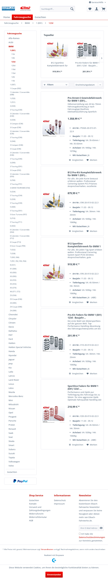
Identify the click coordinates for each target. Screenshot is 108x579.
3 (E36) (12, 120)
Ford (11, 339)
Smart (11, 445)
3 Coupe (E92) (15, 170)
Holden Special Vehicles (20, 347)
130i (13, 58)
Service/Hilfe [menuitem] (97, 2)
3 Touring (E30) (16, 110)
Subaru (12, 449)
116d (13, 73)
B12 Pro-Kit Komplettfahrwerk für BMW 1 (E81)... (85, 174)
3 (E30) (12, 106)
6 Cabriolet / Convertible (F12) (20, 237)
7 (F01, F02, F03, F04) (18, 261)
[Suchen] (72, 9)
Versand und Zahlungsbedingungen (39, 509)
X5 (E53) (13, 284)
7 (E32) (12, 250)
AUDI (11, 42)
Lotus (11, 388)
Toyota (12, 457)
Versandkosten (47, 549)
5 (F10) (12, 218)
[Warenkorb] (103, 9)
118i (13, 81)
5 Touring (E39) (16, 203)
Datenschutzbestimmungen (92, 537)
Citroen (12, 322)
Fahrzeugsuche (14, 33)
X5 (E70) (13, 288)
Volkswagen (14, 461)
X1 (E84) (13, 269)
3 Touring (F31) (16, 184)
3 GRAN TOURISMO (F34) (20, 188)
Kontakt (32, 503)
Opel (11, 412)
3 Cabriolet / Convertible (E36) (20, 132)
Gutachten (12, 472)
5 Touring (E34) (16, 195)
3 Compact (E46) (16, 145)
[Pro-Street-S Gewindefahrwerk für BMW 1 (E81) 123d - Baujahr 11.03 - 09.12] (53, 128)
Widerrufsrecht (36, 513)
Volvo (11, 465)
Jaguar (12, 359)
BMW (11, 46)
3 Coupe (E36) (15, 127)
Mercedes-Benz (16, 396)
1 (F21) (12, 102)
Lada (11, 371)
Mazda (12, 392)
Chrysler (12, 318)
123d (13, 62)
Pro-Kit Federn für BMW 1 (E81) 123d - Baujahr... (87, 64)
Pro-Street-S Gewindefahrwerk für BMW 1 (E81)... (85, 99)
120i (13, 77)
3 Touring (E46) (16, 159)
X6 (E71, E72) (15, 291)
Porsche (12, 420)
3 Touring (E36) (16, 137)
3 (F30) (12, 180)
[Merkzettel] (90, 9)
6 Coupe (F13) (15, 242)
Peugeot (12, 416)
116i (13, 54)
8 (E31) (12, 265)
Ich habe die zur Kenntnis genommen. (92, 537)
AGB (31, 520)
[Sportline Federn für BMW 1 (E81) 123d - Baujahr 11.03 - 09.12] (53, 414)
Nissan (12, 408)
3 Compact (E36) (16, 123)
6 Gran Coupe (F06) (17, 246)
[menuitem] (57, 9)
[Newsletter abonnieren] (101, 528)
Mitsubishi (14, 404)
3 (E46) (12, 141)
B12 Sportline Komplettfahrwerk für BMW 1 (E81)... (57, 64)
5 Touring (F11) (16, 222)
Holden (12, 343)
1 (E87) (12, 84)
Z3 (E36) (13, 295)
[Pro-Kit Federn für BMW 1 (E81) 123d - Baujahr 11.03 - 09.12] (87, 50)
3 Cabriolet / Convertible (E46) (20, 153)
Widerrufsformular (38, 517)
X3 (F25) (13, 280)
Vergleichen (77, 160)
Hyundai (12, 355)
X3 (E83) (13, 272)
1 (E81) (12, 50)
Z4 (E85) (13, 303)
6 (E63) (12, 226)
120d (13, 65)
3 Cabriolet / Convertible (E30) (20, 114)
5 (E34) (12, 191)
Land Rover (14, 380)
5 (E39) (12, 199)
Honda (12, 351)
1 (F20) (12, 98)
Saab (11, 433)
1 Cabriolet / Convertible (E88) (20, 93)
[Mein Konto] (96, 9)
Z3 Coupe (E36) (16, 299)
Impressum (59, 503)
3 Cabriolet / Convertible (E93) (20, 175)
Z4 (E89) (13, 310)
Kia (10, 367)
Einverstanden (54, 574)
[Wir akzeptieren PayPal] (20, 481)
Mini (11, 400)
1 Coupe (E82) (15, 88)
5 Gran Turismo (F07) (18, 214)
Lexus (11, 384)
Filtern (50, 84)
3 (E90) (12, 162)
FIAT (11, 335)
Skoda (11, 441)
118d (13, 69)
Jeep (11, 363)
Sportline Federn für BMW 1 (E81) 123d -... (83, 387)
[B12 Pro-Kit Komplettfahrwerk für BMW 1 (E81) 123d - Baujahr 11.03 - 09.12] (53, 201)
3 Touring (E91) (16, 166)
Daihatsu (13, 331)
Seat (11, 437)
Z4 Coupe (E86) (16, 307)
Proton (12, 424)
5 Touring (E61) (16, 210)
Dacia (11, 326)
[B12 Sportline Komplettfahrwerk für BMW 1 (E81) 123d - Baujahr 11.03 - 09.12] (57, 50)
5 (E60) (12, 207)
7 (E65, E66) (14, 257)
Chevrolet (13, 314)
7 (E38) (12, 253)
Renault (12, 429)
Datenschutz (60, 500)
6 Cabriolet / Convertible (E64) (20, 231)
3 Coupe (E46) (15, 149)
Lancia (12, 375)
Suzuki (12, 453)
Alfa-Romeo (14, 38)
